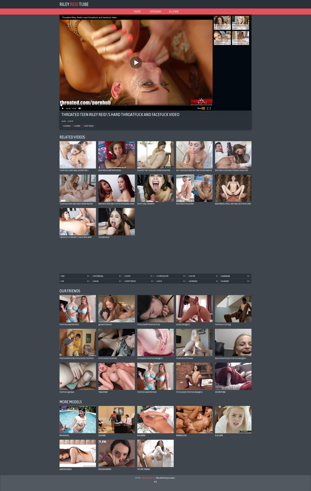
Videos (137, 11)
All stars (174, 11)
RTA (155, 482)
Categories (155, 11)
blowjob (67, 126)
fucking (77, 126)
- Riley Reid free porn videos (158, 478)
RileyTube (74, 4)
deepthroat (89, 126)
